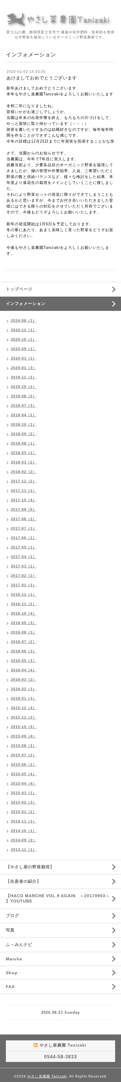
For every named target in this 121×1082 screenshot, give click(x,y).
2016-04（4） (23, 670)
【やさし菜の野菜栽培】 (30, 866)
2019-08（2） (23, 396)
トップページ (19, 289)
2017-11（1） (23, 491)
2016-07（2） (23, 642)
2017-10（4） (23, 500)
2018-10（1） (23, 424)
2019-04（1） (23, 415)
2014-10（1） (23, 831)
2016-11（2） (23, 604)
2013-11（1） (23, 850)
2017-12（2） (23, 481)
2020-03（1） (23, 358)
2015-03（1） (23, 793)
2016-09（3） (23, 623)
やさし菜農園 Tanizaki (47, 1076)
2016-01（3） (23, 698)
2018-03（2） (23, 462)
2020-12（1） (23, 330)
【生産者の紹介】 (23, 881)
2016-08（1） (23, 632)
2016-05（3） (23, 661)
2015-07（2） (23, 755)
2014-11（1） (23, 821)
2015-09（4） (23, 736)
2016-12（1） (23, 595)
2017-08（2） (23, 519)
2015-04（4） (23, 783)
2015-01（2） (23, 812)
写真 (10, 930)
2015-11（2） (23, 717)
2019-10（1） (23, 387)
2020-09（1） (23, 349)
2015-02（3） (23, 802)
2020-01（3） (23, 368)
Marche (14, 959)
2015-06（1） (23, 765)
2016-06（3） (23, 651)
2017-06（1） (23, 538)
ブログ (12, 915)
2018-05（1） (23, 453)
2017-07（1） (23, 528)
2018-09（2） (23, 434)
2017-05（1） (23, 547)
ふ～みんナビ (19, 944)
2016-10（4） (23, 613)
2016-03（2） (23, 680)
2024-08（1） (23, 321)
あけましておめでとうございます (41, 77)
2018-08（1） (23, 443)
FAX (10, 986)
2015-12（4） (23, 708)
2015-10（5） (23, 727)
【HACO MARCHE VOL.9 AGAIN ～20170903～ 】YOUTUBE (58, 898)
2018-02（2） (23, 472)
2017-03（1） (23, 566)
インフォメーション (26, 303)
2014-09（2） (23, 840)
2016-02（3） (23, 689)
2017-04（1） (23, 557)
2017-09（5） (23, 509)
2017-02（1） (23, 576)
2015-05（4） (23, 774)
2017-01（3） (23, 585)
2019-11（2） (23, 377)
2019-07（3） (23, 406)
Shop (12, 972)
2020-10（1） (23, 339)
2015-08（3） (23, 746)
